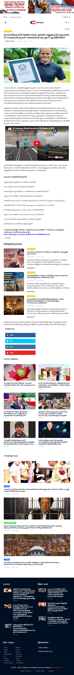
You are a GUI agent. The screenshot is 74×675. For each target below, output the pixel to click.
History (18, 647)
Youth (17, 658)
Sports (18, 652)
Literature (7, 660)
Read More (30, 268)
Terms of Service (26, 671)
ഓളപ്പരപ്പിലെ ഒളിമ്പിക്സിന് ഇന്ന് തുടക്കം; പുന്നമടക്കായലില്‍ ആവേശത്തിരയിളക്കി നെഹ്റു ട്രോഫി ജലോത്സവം (24, 628)
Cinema (18, 660)
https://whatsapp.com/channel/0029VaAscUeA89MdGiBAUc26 (27, 234)
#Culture (8, 238)
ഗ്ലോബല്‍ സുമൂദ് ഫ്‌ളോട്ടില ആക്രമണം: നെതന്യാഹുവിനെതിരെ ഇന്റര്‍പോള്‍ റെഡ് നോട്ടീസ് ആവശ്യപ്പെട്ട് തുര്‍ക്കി (58, 606)
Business (19, 654)
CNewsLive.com (57, 667)
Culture (6, 658)
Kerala (6, 650)
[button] (6, 17)
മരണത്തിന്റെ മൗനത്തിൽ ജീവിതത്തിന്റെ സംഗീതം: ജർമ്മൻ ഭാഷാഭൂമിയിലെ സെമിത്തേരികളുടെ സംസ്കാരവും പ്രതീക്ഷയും (45, 301)
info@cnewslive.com (45, 651)
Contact (51, 671)
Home (6, 647)
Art (5, 656)
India (5, 652)
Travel (18, 650)
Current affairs (8, 663)
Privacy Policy (40, 671)
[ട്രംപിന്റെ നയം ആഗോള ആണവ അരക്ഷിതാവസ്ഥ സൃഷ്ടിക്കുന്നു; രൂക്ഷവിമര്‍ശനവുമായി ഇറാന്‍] (20, 401)
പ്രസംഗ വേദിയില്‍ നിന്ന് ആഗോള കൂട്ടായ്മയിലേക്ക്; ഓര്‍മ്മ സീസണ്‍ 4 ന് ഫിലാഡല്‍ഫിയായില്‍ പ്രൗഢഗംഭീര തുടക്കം (58, 592)
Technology (19, 663)
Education (19, 656)
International (8, 654)
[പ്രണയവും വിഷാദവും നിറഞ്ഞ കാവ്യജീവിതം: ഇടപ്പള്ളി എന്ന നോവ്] (14, 258)
